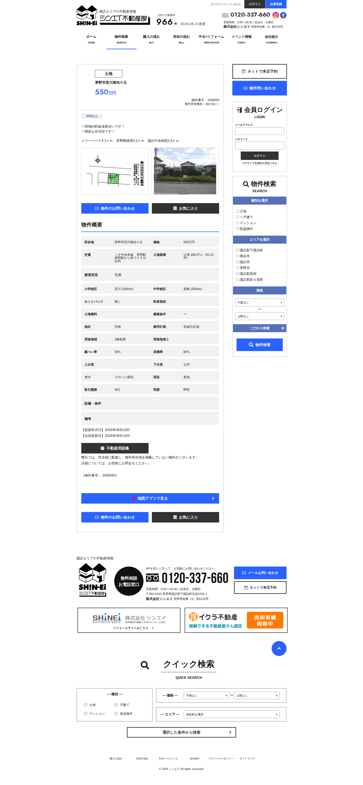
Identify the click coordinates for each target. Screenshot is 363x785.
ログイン (255, 4)
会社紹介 (195, 758)
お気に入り (188, 208)
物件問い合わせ (262, 88)
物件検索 (263, 345)
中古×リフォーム (168, 758)
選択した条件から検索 (181, 732)
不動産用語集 (118, 448)
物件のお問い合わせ (118, 208)
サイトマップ (247, 758)
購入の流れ (116, 758)
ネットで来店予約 (262, 71)
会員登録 (276, 4)
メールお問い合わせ (263, 573)
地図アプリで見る (153, 498)
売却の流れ (142, 758)
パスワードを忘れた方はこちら (259, 163)
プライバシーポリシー (221, 758)
